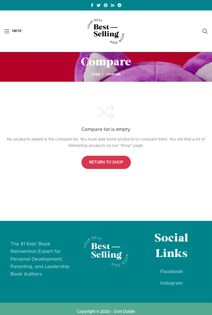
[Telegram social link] (119, 5)
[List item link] (172, 271)
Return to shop (106, 162)
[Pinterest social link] (105, 5)
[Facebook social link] (92, 5)
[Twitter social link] (98, 5)
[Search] (205, 31)
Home (95, 74)
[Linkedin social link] (112, 5)
